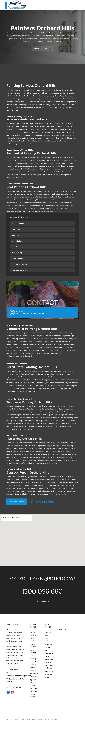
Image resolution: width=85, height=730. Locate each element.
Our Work (48, 644)
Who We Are (48, 633)
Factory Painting (33, 669)
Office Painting (17, 258)
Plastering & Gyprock (19, 270)
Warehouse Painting (34, 675)
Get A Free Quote (42, 601)
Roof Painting (17, 241)
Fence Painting (17, 247)
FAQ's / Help (47, 639)
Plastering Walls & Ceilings (33, 694)
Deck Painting (17, 253)
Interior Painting (18, 223)
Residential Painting (49, 654)
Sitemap (54, 719)
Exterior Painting (18, 229)
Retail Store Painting (34, 663)
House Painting (17, 235)
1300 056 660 (44, 501)
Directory (9, 722)
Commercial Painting (19, 264)
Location (36, 48)
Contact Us (49, 671)
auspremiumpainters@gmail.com (31, 313)
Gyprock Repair (33, 681)
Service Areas (47, 649)
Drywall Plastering (33, 686)
